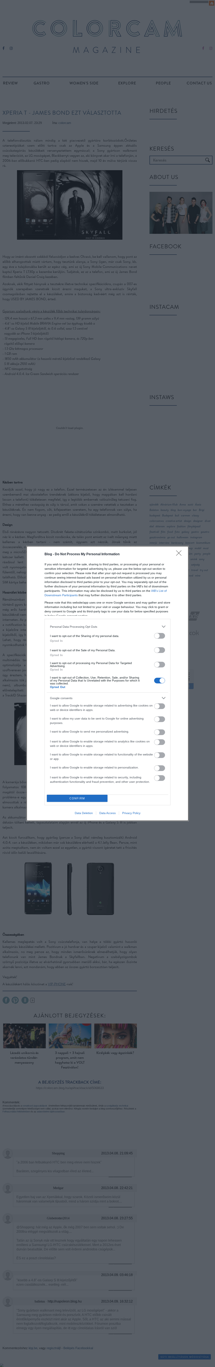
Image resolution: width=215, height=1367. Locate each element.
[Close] (180, 554)
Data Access (107, 813)
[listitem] (107, 626)
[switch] (159, 636)
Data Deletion (84, 813)
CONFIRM (77, 798)
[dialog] (107, 683)
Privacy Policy (131, 813)
